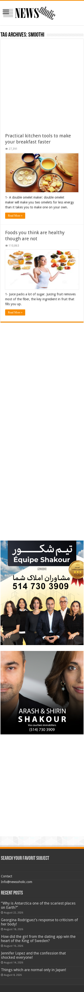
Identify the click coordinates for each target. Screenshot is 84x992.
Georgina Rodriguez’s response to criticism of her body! (39, 922)
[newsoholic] (29, 12)
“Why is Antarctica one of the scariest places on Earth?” (38, 905)
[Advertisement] (42, 88)
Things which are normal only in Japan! (33, 970)
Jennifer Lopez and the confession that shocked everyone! (33, 955)
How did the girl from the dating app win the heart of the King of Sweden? (38, 938)
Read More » (15, 215)
